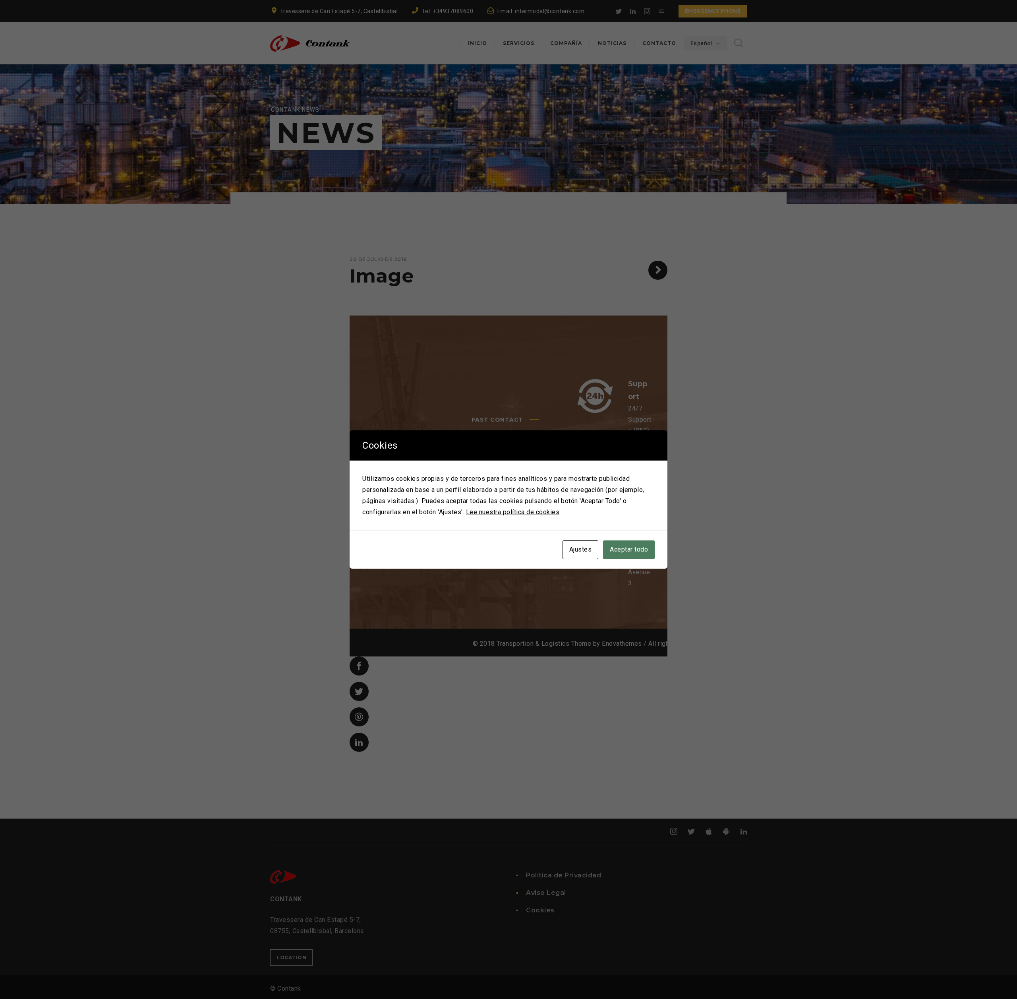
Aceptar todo (629, 549)
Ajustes (580, 549)
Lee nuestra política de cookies (513, 512)
